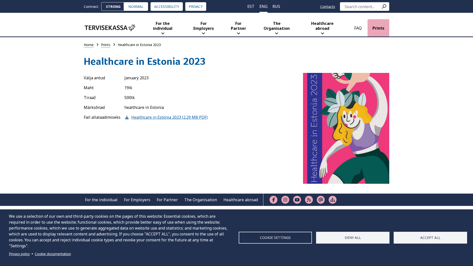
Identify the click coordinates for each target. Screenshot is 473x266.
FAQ (358, 28)
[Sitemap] (332, 200)
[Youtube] (297, 200)
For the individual (162, 26)
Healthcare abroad (322, 26)
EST (250, 6)
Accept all (430, 237)
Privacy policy (19, 253)
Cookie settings (275, 237)
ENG (263, 6)
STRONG (113, 6)
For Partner (238, 26)
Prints (378, 28)
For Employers (203, 26)
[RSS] (309, 200)
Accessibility (166, 6)
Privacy (196, 6)
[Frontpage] (110, 27)
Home (89, 44)
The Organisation (277, 26)
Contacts (327, 6)
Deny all (353, 237)
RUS (276, 6)
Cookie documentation (53, 253)
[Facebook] (273, 200)
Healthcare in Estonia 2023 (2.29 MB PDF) (166, 117)
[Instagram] (285, 200)
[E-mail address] (321, 200)
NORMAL (135, 6)
